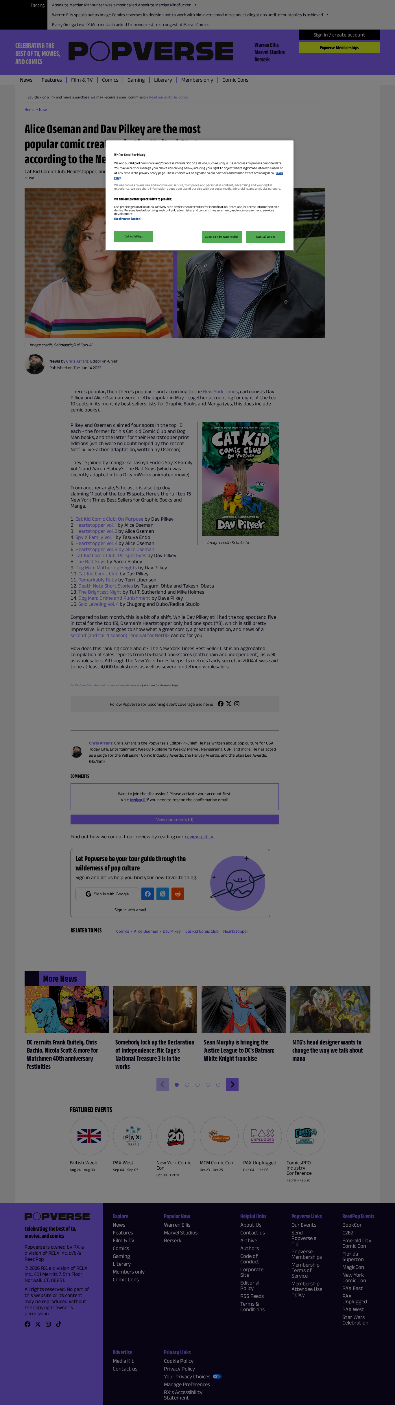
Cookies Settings (134, 236)
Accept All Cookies (265, 236)
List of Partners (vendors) (127, 218)
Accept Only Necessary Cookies (222, 236)
